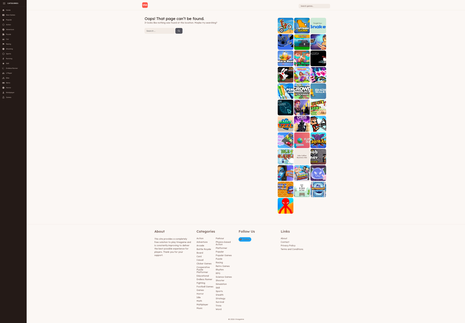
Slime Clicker (318, 179)
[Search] (178, 31)
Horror (200, 293)
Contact (285, 242)
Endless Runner (204, 279)
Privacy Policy (288, 245)
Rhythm (220, 269)
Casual (200, 260)
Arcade (200, 245)
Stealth (219, 294)
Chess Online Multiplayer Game (302, 129)
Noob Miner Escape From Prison (318, 160)
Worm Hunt (285, 64)
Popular (220, 251)
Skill (218, 287)
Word (218, 309)
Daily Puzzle (285, 130)
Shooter (220, 280)
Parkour (220, 238)
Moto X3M (285, 31)
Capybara (302, 31)
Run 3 (285, 48)
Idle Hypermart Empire (318, 194)
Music (199, 308)
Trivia (218, 305)
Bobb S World (285, 195)
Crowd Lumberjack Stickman (302, 96)
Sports (219, 291)
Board (200, 252)
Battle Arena (318, 48)
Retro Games (223, 266)
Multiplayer (202, 304)
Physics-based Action (223, 243)
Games (200, 290)
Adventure (202, 242)
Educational (203, 275)
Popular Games (224, 255)
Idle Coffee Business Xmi (302, 156)
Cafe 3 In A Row (302, 195)
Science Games (224, 277)
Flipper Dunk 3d (302, 146)
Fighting (201, 283)
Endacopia (318, 64)
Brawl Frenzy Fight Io (302, 178)
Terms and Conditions (292, 249)
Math (199, 300)
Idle (199, 297)
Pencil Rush (285, 97)
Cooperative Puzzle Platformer (203, 270)
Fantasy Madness (285, 81)
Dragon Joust (318, 146)
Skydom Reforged (318, 81)
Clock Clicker (285, 113)
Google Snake (318, 31)
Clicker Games (204, 263)
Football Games (205, 286)
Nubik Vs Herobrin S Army (302, 63)
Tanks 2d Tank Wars (301, 47)
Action (200, 238)
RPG (218, 273)
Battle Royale (204, 249)
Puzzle (219, 258)
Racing (219, 262)
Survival (220, 302)
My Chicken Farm (318, 113)
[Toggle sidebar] (4, 3)
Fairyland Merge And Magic (302, 80)
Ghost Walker (318, 97)
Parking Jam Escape (285, 145)
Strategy (220, 298)
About (284, 238)
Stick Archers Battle (318, 129)
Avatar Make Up (285, 179)
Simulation (221, 284)
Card (199, 256)
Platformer (221, 248)
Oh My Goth (302, 113)
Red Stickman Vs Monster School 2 (285, 211)
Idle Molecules (285, 162)
